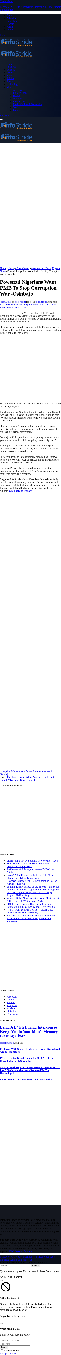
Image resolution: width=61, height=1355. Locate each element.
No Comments (41, 302)
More (9, 87)
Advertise (11, 18)
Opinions (17, 98)
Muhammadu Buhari (22, 771)
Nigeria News (5, 302)
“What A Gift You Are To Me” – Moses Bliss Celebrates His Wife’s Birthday (30, 911)
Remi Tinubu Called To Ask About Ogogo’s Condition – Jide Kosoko (29, 865)
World (16, 107)
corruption (5, 771)
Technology (13, 84)
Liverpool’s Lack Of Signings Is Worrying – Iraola (32, 860)
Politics (10, 78)
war (44, 771)
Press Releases (20, 101)
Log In (4, 1347)
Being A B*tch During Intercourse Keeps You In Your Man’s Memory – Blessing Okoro (30, 1031)
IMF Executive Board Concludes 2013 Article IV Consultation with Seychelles (27, 1059)
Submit (35, 1266)
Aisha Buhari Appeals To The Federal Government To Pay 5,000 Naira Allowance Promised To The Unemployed (30, 1070)
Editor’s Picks (20, 92)
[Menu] (1, 119)
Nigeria (10, 75)
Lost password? (8, 1353)
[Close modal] (1, 1280)
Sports (10, 81)
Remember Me (11, 1350)
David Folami (20, 302)
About (10, 15)
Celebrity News (7, 1043)
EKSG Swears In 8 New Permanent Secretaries (26, 1079)
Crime (10, 72)
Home (10, 64)
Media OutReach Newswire (27, 104)
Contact (10, 29)
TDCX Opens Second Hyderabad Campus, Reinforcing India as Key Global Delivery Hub (31, 905)
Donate (10, 23)
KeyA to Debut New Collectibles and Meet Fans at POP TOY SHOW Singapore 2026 (33, 899)
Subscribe (5, 115)
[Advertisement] (30, 175)
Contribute (12, 21)
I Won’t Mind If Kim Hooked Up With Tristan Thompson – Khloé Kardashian (30, 876)
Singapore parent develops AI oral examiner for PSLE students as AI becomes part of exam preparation (31, 918)
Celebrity (11, 69)
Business (11, 66)
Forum (10, 26)
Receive (37, 771)
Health (16, 95)
